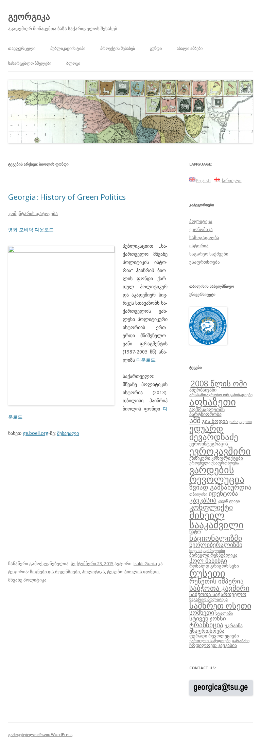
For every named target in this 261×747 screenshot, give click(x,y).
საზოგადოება (204, 237)
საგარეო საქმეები (208, 254)
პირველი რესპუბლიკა (213, 555)
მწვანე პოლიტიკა (27, 580)
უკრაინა (234, 625)
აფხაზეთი (212, 401)
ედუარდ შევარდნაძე (213, 432)
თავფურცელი (21, 48)
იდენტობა (223, 493)
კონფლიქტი (211, 507)
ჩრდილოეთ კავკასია (213, 645)
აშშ (195, 420)
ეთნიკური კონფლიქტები (216, 458)
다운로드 (145, 360)
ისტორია (199, 246)
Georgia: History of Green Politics (67, 197)
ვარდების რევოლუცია (216, 474)
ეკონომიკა (201, 229)
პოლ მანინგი (208, 560)
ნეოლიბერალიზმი (215, 544)
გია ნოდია (215, 421)
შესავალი (68, 433)
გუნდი (156, 48)
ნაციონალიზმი (215, 538)
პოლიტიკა (93, 572)
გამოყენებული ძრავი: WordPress (40, 735)
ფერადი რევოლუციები (214, 636)
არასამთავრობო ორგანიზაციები (221, 394)
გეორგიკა (29, 16)
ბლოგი (73, 63)
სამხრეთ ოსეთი (220, 605)
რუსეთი (207, 573)
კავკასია (202, 499)
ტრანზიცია (206, 624)
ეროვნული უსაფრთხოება (214, 462)
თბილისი (198, 494)
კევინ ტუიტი (229, 501)
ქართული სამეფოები (209, 640)
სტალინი (224, 613)
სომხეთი (201, 612)
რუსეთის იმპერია (216, 581)
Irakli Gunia (145, 563)
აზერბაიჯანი (202, 389)
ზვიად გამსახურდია (220, 487)
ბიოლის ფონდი (141, 572)
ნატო (195, 531)
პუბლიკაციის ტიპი (67, 48)
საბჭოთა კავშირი (219, 588)
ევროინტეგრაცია (208, 443)
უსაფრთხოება (204, 262)
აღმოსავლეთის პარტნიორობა (207, 411)
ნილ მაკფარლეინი (207, 550)
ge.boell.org (35, 433)
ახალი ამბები (190, 48)
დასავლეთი (240, 421)
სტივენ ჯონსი (207, 618)
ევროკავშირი (220, 450)
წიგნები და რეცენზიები (55, 572)
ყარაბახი (240, 640)
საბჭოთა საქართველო (217, 594)
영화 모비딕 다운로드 (31, 229)
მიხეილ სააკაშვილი (216, 520)
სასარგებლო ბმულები (29, 63)
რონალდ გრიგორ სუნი (214, 566)
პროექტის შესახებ (117, 48)
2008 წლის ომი (219, 383)
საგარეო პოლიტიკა (208, 599)
